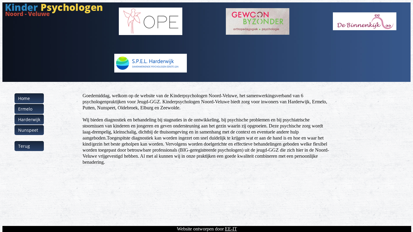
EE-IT (231, 229)
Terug (24, 146)
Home (24, 98)
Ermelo (25, 109)
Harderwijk (29, 119)
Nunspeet (28, 130)
